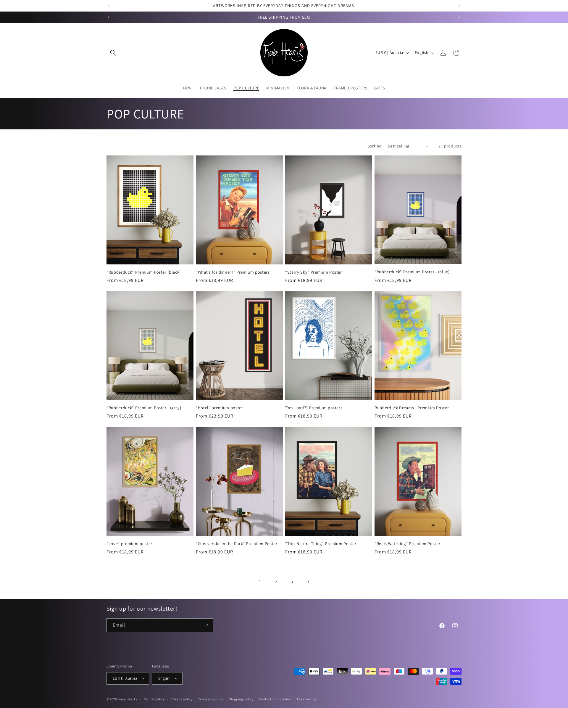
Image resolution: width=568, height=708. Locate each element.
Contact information (275, 699)
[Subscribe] (206, 625)
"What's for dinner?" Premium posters (233, 272)
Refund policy (154, 699)
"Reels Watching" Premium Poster (407, 543)
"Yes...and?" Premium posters (313, 407)
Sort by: (375, 146)
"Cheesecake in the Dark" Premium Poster (236, 543)
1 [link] (260, 582)
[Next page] (307, 581)
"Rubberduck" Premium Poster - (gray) (143, 407)
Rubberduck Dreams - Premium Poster (412, 407)
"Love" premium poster (129, 543)
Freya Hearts (127, 699)
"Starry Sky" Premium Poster (313, 272)
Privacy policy (182, 699)
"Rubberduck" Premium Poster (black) (143, 272)
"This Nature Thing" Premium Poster (320, 543)
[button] (113, 52)
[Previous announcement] (108, 5)
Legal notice (306, 699)
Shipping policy (241, 699)
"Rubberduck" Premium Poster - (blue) (412, 271)
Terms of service (210, 699)
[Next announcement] (459, 5)
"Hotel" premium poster (219, 407)
